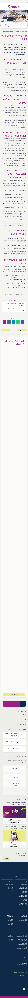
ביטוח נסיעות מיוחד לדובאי (22, 944)
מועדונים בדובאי (24, 899)
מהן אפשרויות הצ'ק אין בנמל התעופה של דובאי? (16, 309)
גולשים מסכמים (22, 717)
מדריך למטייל (17, 31)
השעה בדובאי (10, 920)
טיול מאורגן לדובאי (24, 940)
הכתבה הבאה (6, 330)
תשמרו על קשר (24, 963)
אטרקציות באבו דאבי (23, 886)
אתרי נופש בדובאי (10, 888)
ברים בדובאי (24, 898)
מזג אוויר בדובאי (10, 916)
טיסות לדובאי (24, 935)
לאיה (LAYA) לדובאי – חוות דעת (21, 950)
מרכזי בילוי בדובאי (24, 890)
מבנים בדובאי (24, 900)
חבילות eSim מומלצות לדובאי (22, 948)
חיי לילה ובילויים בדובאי (23, 896)
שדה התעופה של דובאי (9, 919)
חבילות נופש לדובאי (23, 942)
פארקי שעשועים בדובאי (23, 888)
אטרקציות (23, 714)
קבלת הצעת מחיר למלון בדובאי (8, 890)
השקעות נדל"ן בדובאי (23, 920)
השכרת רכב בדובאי (23, 938)
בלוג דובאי (22, 31)
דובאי (26, 31)
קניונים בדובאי (24, 891)
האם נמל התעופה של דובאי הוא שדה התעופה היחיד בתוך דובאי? (16, 304)
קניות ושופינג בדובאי (23, 895)
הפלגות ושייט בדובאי (23, 903)
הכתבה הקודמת (21, 330)
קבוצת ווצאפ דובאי (23, 962)
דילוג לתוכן (25, 0)
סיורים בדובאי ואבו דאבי (23, 904)
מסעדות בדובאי (24, 894)
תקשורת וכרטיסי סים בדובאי (8, 923)
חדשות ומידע (23, 719)
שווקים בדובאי (24, 892)
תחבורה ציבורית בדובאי (9, 922)
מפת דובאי (11, 918)
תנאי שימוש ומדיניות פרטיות (22, 964)
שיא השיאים (11, 938)
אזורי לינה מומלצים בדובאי (8, 886)
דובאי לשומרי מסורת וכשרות (22, 918)
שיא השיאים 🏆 (22, 724)
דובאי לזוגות (25, 915)
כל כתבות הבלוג (14, 694)
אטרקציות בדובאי (24, 884)
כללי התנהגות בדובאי (9, 915)
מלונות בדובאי (10, 887)
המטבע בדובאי (10, 924)
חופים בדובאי (24, 901)
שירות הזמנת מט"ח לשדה (22, 939)
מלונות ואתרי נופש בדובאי (8, 884)
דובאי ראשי (25, 960)
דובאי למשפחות (24, 916)
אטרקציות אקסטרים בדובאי (22, 887)
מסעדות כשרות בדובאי (23, 919)
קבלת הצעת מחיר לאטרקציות (22, 936)
